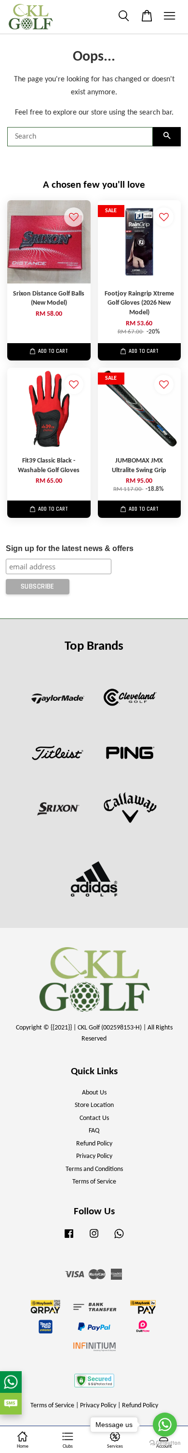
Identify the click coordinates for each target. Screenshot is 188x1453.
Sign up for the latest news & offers (70, 548)
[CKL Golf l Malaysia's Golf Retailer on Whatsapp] (119, 1238)
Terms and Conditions (94, 1169)
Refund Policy (94, 1144)
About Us (94, 1093)
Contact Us (94, 1118)
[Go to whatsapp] (165, 1425)
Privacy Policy (94, 1156)
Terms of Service (94, 1182)
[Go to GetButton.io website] (164, 1443)
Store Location (94, 1105)
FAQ (94, 1131)
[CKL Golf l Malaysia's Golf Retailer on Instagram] (94, 1238)
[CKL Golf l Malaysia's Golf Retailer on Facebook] (69, 1238)
